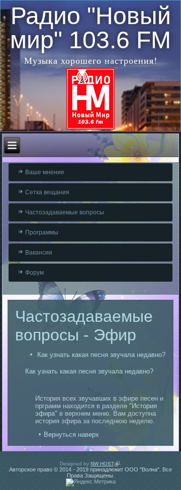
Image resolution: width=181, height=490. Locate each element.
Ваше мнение (44, 172)
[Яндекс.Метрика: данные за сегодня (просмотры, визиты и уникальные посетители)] (91, 482)
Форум (34, 272)
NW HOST (105, 463)
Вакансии (38, 252)
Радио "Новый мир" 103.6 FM (90, 28)
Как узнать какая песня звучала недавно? (101, 354)
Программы (41, 232)
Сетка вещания (47, 192)
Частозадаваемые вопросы (64, 212)
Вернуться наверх (71, 434)
